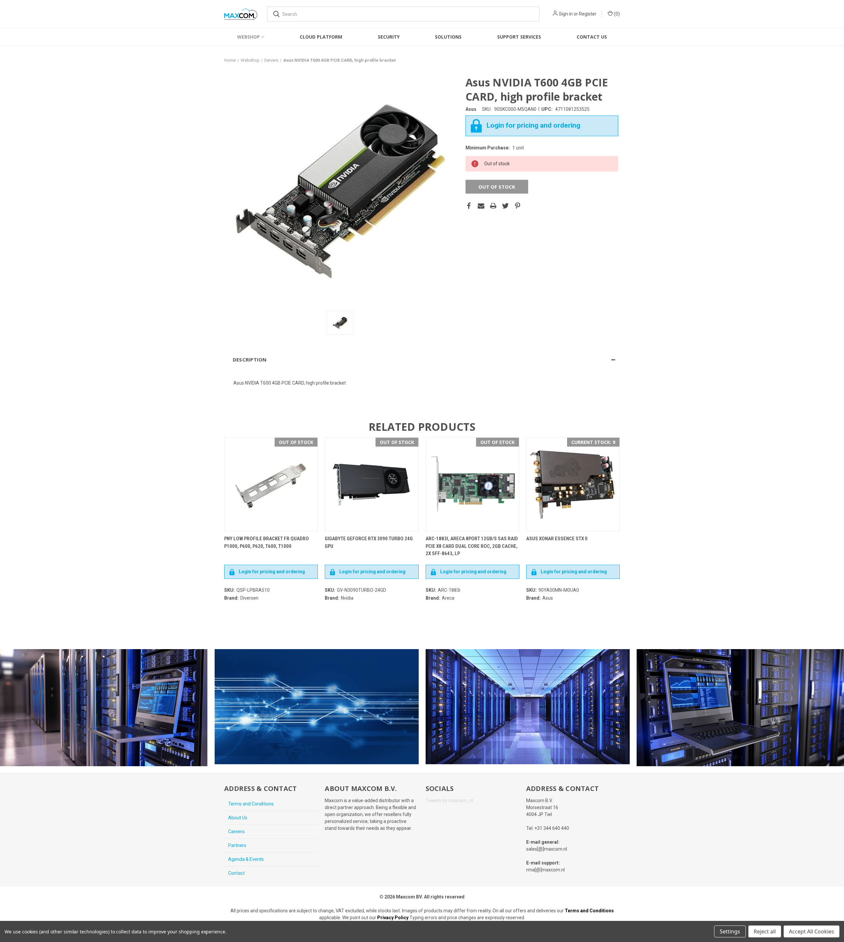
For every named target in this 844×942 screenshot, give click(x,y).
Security (389, 37)
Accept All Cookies (811, 931)
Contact (236, 873)
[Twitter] (505, 206)
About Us (237, 817)
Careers (236, 831)
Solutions (448, 37)
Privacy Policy (392, 917)
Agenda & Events (246, 859)
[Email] (481, 206)
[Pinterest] (517, 206)
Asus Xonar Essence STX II (557, 539)
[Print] (493, 206)
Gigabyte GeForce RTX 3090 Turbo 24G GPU (369, 542)
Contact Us (592, 37)
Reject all (765, 931)
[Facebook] (469, 206)
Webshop (248, 37)
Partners (237, 845)
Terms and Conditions (251, 803)
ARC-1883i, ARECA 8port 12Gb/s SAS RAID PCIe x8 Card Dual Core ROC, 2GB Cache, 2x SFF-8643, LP (472, 546)
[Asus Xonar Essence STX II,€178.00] (573, 484)
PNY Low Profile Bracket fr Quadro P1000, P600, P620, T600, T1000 (266, 542)
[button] (422, 359)
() (616, 13)
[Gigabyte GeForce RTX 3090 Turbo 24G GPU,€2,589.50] (371, 484)
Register (587, 13)
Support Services (519, 37)
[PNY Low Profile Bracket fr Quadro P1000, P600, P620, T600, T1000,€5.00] (271, 484)
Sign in (566, 13)
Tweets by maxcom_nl (449, 800)
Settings (730, 931)
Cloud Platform (321, 37)
